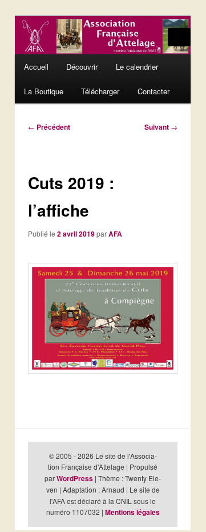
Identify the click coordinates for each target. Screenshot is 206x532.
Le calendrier (137, 66)
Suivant (160, 127)
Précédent (49, 127)
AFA (115, 234)
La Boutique (43, 91)
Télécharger (100, 91)
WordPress (74, 478)
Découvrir (82, 66)
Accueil (36, 66)
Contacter (153, 91)
